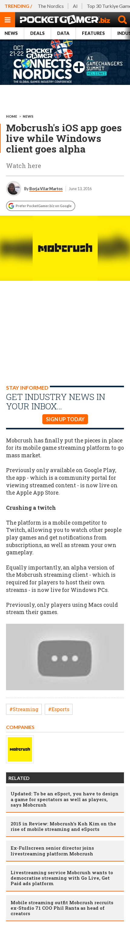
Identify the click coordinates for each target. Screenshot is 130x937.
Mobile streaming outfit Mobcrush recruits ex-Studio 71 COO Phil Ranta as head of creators (62, 907)
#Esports (58, 709)
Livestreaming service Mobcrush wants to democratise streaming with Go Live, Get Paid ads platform (62, 877)
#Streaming (23, 709)
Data (63, 33)
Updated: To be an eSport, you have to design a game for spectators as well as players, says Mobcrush (65, 799)
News (11, 33)
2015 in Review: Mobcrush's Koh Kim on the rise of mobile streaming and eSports (63, 826)
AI (75, 6)
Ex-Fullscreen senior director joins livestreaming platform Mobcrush (52, 850)
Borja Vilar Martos (46, 188)
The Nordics (51, 6)
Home (11, 116)
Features (93, 33)
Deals (37, 33)
